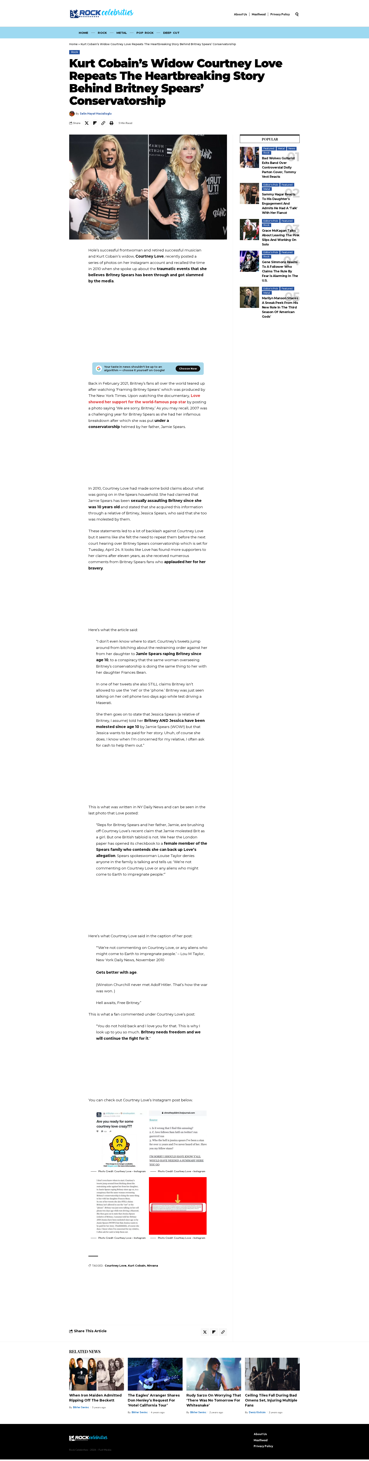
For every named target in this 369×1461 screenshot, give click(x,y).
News (291, 148)
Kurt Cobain (136, 1265)
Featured (268, 148)
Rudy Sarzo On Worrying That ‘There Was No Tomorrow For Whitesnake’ (213, 1400)
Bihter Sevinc (81, 1407)
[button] (297, 14)
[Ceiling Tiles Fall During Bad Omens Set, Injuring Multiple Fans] (272, 1374)
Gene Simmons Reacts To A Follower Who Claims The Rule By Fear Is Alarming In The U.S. (280, 271)
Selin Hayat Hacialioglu (96, 113)
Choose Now (188, 368)
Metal (281, 148)
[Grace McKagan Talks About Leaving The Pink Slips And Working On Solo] (249, 229)
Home (73, 44)
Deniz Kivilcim (257, 1412)
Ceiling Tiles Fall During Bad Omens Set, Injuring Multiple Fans (271, 1400)
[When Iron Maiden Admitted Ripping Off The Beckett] (96, 1374)
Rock (74, 52)
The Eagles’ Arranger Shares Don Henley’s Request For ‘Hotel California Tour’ (154, 1400)
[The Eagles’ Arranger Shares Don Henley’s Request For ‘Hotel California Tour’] (155, 1374)
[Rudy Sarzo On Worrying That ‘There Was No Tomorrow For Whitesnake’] (213, 1374)
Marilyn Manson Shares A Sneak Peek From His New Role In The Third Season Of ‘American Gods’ (280, 307)
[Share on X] (87, 123)
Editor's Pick (270, 184)
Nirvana (152, 1265)
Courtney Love (115, 1265)
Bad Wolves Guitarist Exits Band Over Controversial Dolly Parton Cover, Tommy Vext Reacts (279, 167)
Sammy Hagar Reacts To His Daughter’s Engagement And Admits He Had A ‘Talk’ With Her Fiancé (279, 204)
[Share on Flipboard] (95, 123)
